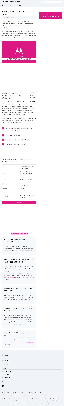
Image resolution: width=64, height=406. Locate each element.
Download (32, 97)
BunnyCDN (48, 395)
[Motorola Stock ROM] (50, 16)
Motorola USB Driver (11, 1)
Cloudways (36, 395)
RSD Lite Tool (5, 361)
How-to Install (6, 377)
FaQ (31, 99)
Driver (31, 95)
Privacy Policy (6, 364)
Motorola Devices (10, 17)
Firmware (32, 101)
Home (4, 17)
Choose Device (6, 374)
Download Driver (6, 371)
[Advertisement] (19, 77)
